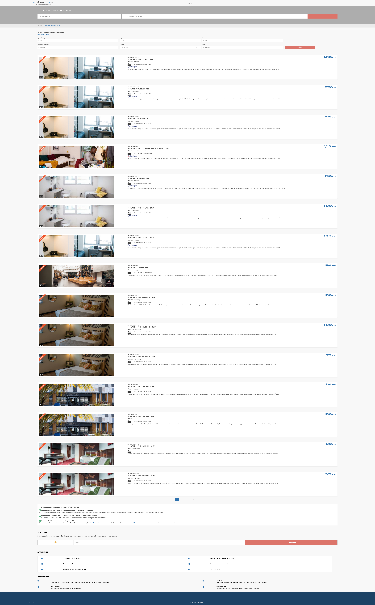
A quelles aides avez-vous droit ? (74, 569)
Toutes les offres (196, 602)
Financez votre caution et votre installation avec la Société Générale (237, 588)
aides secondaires (138, 523)
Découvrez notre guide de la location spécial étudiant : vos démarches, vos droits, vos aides (80, 582)
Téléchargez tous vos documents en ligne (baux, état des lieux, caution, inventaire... (242, 582)
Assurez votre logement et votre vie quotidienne (66, 588)
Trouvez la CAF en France (71, 558)
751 (193, 499)
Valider (300, 47)
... (188, 499)
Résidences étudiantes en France (222, 558)
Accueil (32, 602)
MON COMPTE (191, 3)
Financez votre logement (219, 564)
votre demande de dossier (98, 523)
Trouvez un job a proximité (72, 564)
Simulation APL (215, 569)
